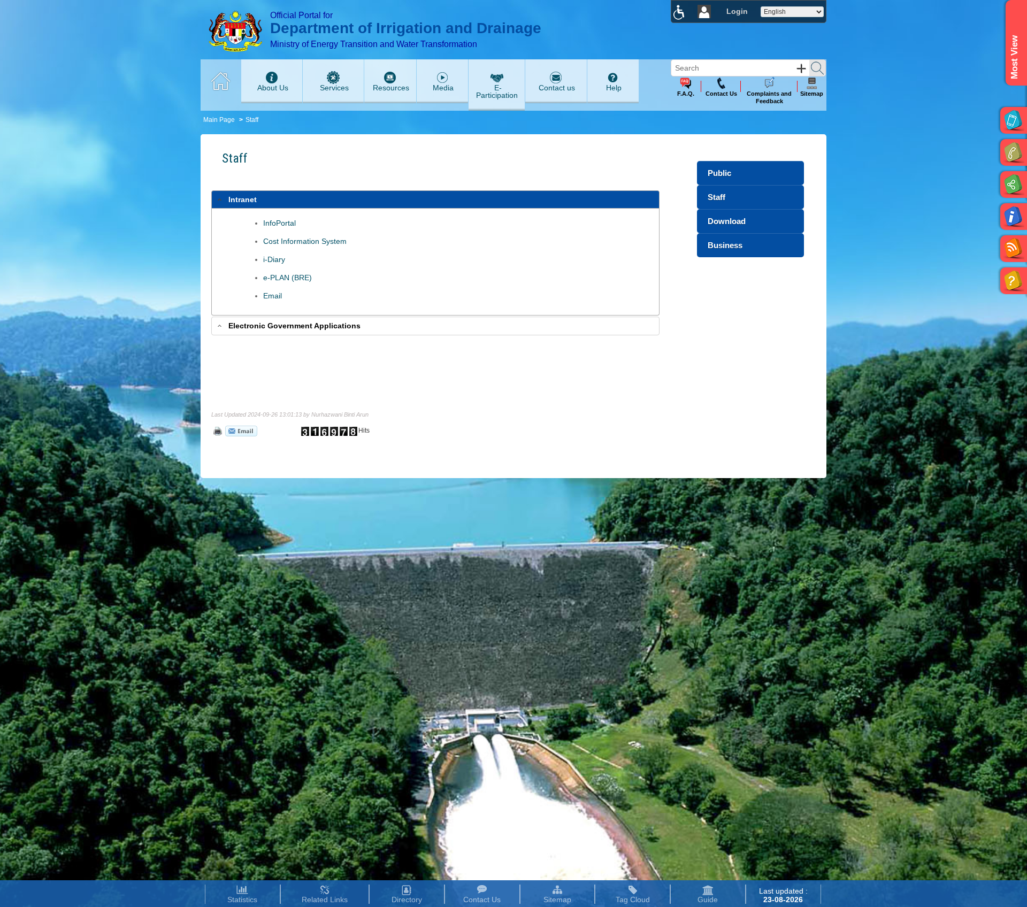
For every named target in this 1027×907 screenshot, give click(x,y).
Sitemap (557, 899)
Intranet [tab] (242, 199)
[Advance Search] (801, 68)
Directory (407, 899)
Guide (708, 899)
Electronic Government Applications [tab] (294, 325)
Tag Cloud (633, 899)
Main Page (219, 120)
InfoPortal (279, 223)
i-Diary (274, 259)
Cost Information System (305, 241)
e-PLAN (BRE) (287, 277)
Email (272, 295)
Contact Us (482, 899)
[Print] (216, 430)
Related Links (325, 899)
